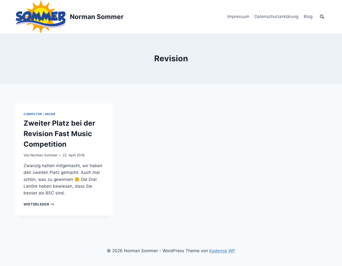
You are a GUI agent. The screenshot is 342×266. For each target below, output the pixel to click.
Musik (50, 114)
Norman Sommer (44, 155)
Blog (308, 16)
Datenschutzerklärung (276, 16)
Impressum (238, 16)
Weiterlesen (39, 204)
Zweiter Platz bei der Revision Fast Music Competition (59, 133)
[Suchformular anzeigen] (321, 16)
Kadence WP (222, 250)
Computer (33, 114)
